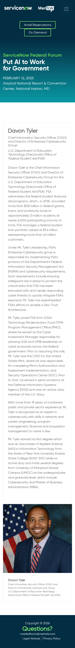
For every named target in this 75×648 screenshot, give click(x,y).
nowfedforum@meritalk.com (37, 634)
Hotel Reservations (37, 25)
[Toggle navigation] (66, 9)
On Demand (38, 32)
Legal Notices (31, 638)
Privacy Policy (51, 638)
